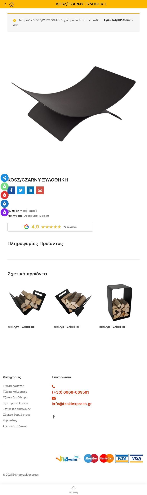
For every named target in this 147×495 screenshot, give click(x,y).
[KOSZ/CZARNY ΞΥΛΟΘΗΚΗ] (11, 190)
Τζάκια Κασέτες (13, 385)
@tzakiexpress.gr (75, 403)
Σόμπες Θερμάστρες (16, 414)
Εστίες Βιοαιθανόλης (17, 408)
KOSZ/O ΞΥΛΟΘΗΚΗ (112, 327)
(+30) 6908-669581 (70, 392)
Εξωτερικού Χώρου (15, 403)
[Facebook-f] (54, 416)
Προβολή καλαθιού (117, 19)
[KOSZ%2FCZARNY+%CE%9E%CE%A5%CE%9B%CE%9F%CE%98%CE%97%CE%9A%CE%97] (21, 190)
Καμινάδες (10, 420)
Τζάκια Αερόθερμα (15, 397)
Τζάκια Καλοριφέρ (15, 391)
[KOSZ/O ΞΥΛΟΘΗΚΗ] (119, 302)
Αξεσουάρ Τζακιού (36, 215)
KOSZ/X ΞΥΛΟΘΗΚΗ (66, 327)
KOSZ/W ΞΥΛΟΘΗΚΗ (21, 327)
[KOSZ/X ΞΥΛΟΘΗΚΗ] (73, 302)
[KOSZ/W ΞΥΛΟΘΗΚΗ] (27, 302)
